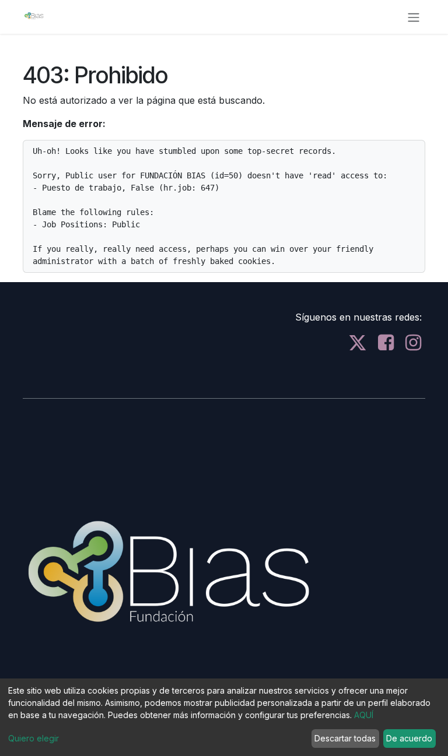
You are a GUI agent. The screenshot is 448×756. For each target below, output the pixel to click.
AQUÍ (363, 715)
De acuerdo (409, 738)
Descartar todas (345, 738)
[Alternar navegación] (413, 17)
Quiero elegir (33, 738)
